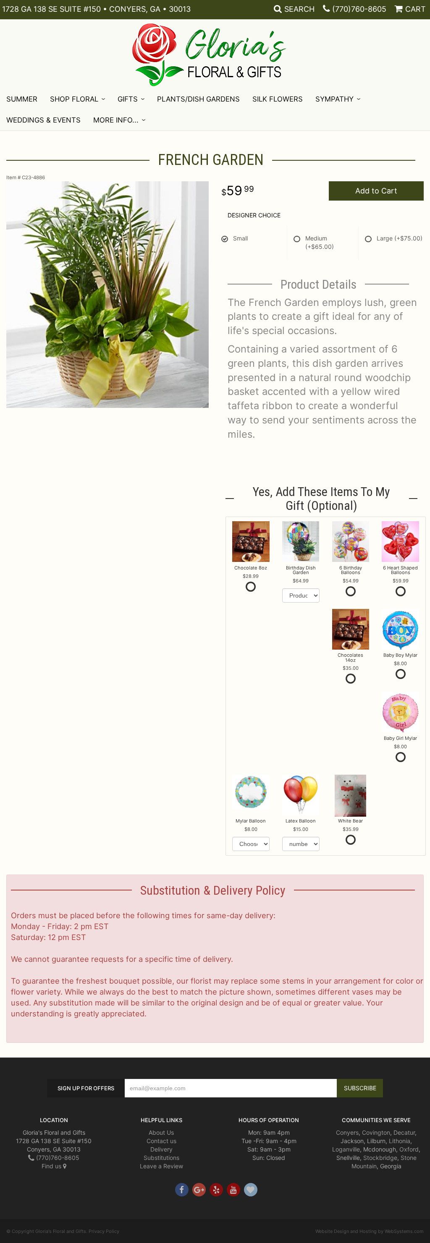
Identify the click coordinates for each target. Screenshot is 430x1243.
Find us (52, 1166)
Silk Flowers (277, 99)
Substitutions (161, 1157)
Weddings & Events (43, 120)
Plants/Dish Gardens (198, 99)
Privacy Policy (104, 1231)
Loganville (346, 1149)
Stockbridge (380, 1157)
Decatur (404, 1132)
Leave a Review (161, 1166)
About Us (161, 1132)
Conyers (347, 1132)
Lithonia (399, 1140)
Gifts (128, 99)
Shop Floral (74, 99)
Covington (376, 1132)
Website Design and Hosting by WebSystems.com (369, 1231)
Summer (21, 99)
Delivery (161, 1149)
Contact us (161, 1140)
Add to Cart (376, 190)
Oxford (409, 1149)
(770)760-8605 (359, 9)
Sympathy (334, 99)
